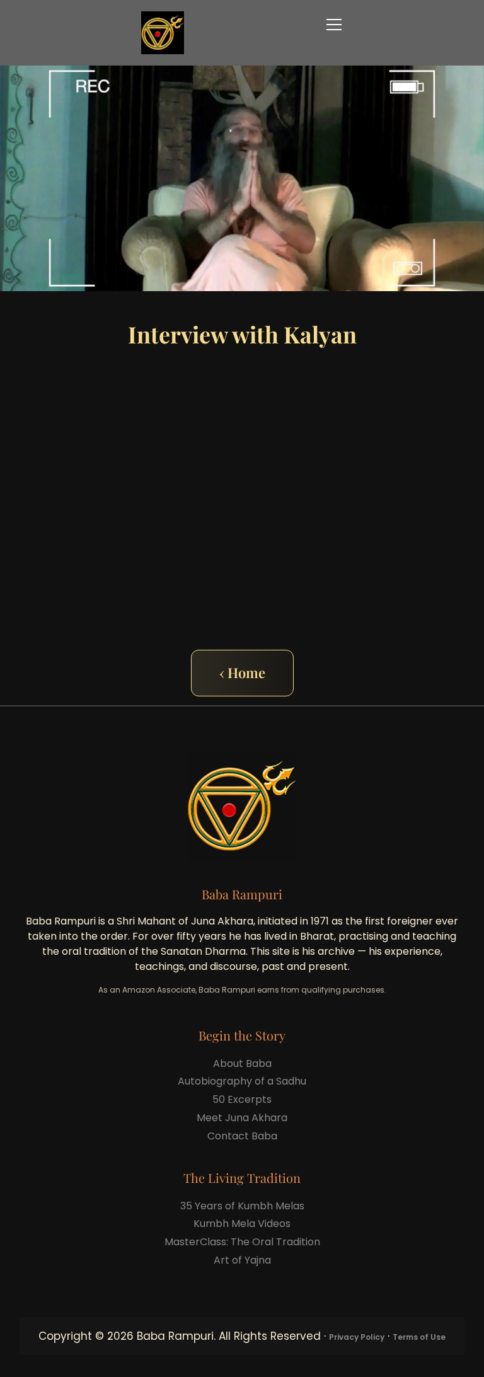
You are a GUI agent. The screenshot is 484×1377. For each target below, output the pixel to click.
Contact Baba (242, 1136)
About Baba (242, 1063)
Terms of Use (419, 1337)
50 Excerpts (242, 1099)
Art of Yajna (242, 1260)
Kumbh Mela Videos (242, 1223)
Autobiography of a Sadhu (242, 1081)
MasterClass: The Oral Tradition (242, 1242)
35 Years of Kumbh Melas (242, 1206)
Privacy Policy (356, 1337)
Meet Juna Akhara (242, 1117)
